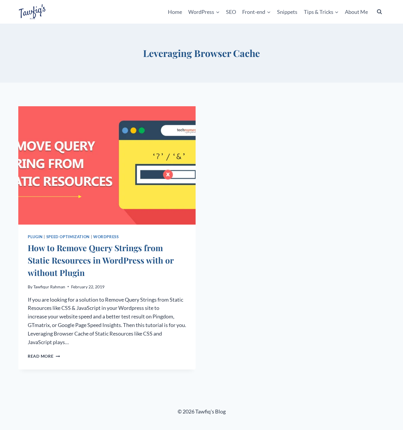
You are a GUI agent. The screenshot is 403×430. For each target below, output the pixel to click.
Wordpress (106, 237)
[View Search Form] (379, 11)
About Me (356, 12)
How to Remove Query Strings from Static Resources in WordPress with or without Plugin (100, 260)
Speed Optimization (68, 237)
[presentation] (107, 165)
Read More (44, 356)
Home (175, 12)
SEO (231, 12)
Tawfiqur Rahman (49, 286)
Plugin (35, 237)
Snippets (287, 12)
